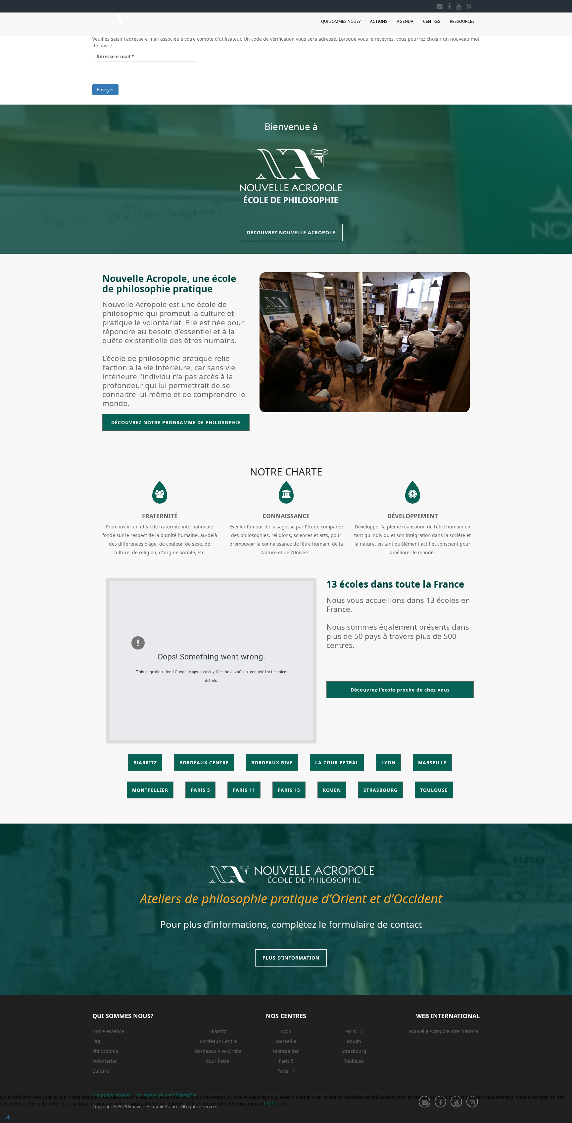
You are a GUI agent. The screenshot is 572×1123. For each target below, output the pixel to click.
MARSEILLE (432, 762)
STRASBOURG (380, 790)
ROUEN (332, 790)
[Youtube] (458, 5)
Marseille (286, 1041)
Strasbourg (354, 1051)
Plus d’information (290, 958)
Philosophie (105, 1051)
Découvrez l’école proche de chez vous (400, 690)
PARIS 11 (244, 790)
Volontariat (104, 1061)
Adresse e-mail (115, 56)
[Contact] (439, 5)
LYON (388, 762)
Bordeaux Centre (218, 1041)
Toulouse (354, 1061)
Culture (100, 1071)
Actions (378, 21)
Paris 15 (354, 1031)
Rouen (354, 1041)
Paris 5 (286, 1061)
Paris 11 (286, 1071)
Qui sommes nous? (340, 21)
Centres (431, 21)
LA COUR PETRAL (337, 762)
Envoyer (105, 89)
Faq (96, 1041)
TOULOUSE (434, 790)
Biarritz (218, 1031)
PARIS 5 (200, 790)
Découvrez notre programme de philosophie (176, 422)
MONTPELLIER (150, 790)
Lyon (286, 1031)
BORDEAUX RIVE (272, 762)
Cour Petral (218, 1061)
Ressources (462, 21)
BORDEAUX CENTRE (204, 762)
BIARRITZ (145, 762)
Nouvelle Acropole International (444, 1031)
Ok (7, 1117)
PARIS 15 (289, 790)
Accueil (303, 21)
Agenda (405, 21)
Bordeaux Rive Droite (218, 1051)
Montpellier (286, 1051)
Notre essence (108, 1031)
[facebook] (449, 5)
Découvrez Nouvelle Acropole (291, 232)
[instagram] (468, 5)
